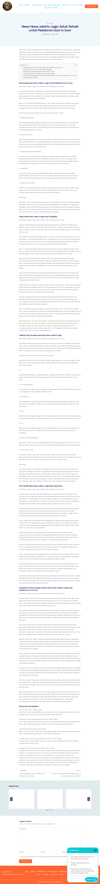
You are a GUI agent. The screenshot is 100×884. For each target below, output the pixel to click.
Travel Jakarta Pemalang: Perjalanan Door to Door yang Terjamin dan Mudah (66, 773)
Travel (72, 5)
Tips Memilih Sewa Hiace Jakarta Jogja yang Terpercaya (39, 73)
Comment (23, 829)
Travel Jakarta (47, 5)
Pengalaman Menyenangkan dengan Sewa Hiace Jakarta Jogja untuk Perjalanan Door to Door (50, 75)
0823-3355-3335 (91, 6)
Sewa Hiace (57, 5)
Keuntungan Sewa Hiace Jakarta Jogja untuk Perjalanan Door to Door (43, 67)
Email (43, 852)
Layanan (33, 871)
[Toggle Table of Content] (74, 65)
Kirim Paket (79, 5)
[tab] (46, 810)
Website (64, 852)
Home (21, 5)
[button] (95, 850)
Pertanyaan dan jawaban (31, 77)
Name (22, 852)
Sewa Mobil (65, 5)
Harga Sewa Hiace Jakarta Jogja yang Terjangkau (38, 69)
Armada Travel (36, 5)
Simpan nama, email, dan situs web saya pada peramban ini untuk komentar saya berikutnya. (46, 856)
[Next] (88, 799)
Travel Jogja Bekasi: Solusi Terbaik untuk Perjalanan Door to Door (31, 773)
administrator (46, 34)
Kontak (55, 7)
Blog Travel (48, 7)
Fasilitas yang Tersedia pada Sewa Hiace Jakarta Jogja (39, 71)
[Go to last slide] (11, 799)
